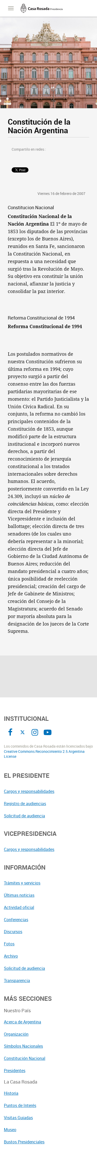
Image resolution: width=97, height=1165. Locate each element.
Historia (11, 1093)
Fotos (9, 944)
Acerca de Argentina (22, 1022)
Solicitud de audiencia (24, 816)
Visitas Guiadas (18, 1118)
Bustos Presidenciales (24, 1142)
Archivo (11, 956)
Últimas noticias (19, 895)
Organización (16, 1034)
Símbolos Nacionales (23, 1046)
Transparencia (17, 980)
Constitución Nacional (24, 1058)
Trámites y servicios (22, 883)
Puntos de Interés (20, 1105)
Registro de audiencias (25, 803)
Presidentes (14, 1070)
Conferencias (16, 919)
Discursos (13, 931)
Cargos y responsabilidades (29, 791)
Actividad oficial (19, 907)
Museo (10, 1129)
